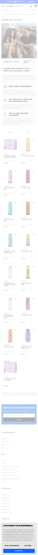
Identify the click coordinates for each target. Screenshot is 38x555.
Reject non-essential (12, 545)
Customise (27, 545)
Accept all (19, 551)
